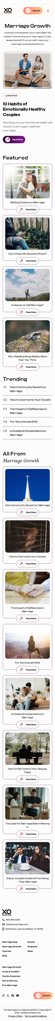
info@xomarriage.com (17, 924)
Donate (36, 10)
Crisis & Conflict (10, 971)
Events (31, 942)
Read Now (17, 139)
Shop (30, 951)
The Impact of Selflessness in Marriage (28, 410)
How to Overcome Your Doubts (30, 399)
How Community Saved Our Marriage (28, 389)
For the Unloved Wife (24, 421)
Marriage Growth (11, 946)
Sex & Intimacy (10, 980)
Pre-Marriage (9, 985)
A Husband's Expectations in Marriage (28, 432)
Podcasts (32, 946)
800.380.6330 (13, 919)
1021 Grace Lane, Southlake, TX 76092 (24, 929)
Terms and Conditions (36, 1016)
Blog (4, 955)
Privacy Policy (15, 1016)
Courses (6, 951)
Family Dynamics (11, 976)
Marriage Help (9, 942)
